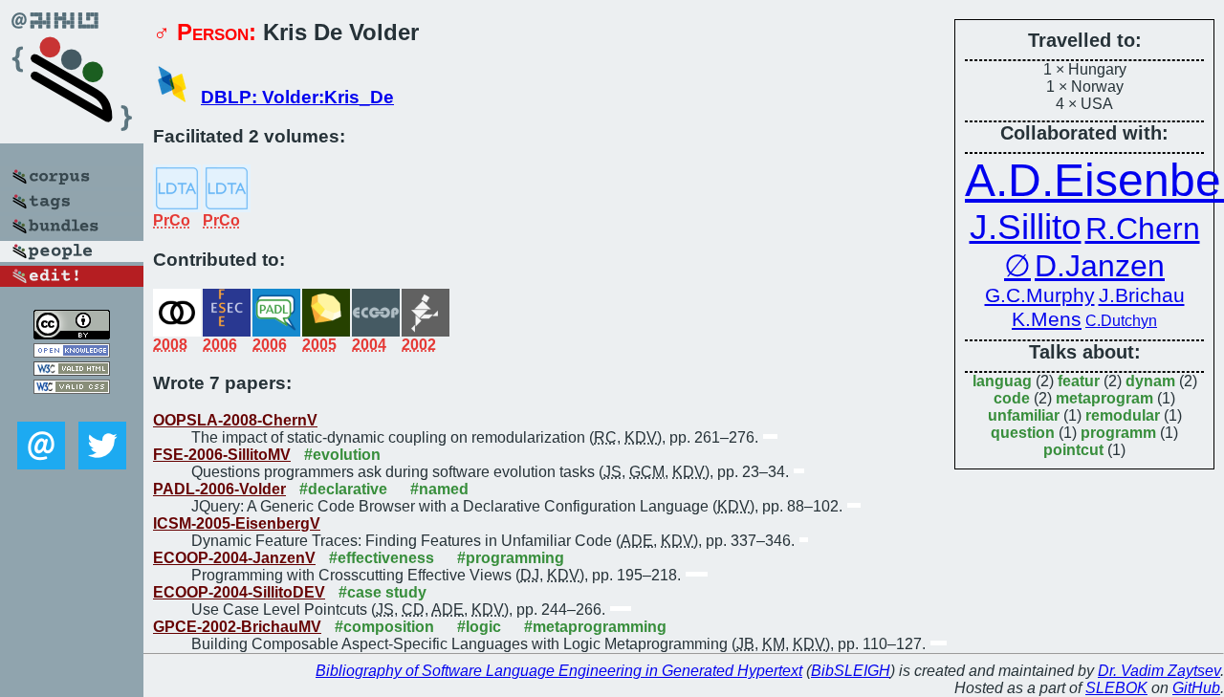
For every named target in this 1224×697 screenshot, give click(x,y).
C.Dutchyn (1121, 321)
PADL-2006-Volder (219, 489)
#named (439, 489)
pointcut (1073, 450)
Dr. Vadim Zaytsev (1159, 671)
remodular (1122, 415)
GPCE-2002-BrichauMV (237, 627)
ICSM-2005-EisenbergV (236, 523)
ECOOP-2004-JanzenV (234, 558)
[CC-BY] (71, 334)
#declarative (343, 489)
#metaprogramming (595, 627)
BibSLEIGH (850, 671)
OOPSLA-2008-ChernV (235, 420)
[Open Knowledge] (71, 352)
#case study (382, 592)
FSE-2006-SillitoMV (222, 455)
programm (1118, 433)
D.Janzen (1100, 266)
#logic (479, 627)
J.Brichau (1142, 295)
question (1023, 433)
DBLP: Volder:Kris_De (297, 97)
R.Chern (1142, 228)
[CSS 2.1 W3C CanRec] (71, 408)
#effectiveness (381, 558)
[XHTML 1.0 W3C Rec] (71, 370)
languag (1002, 381)
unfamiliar (1024, 415)
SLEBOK (1116, 688)
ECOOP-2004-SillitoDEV (239, 592)
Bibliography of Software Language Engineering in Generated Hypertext (559, 671)
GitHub (1196, 688)
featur (1079, 381)
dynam (1150, 381)
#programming (510, 558)
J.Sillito (1026, 227)
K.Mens (1047, 319)
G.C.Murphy (1040, 295)
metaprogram (1104, 398)
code (1012, 398)
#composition (384, 627)
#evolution (342, 455)
